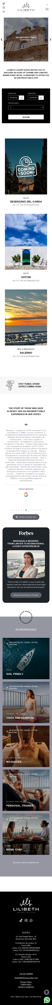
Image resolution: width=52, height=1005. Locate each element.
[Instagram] (4, 8)
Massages (13, 761)
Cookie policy (26, 984)
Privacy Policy (26, 982)
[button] (1, 39)
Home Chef (14, 849)
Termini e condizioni (26, 987)
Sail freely (14, 674)
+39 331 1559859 (26, 974)
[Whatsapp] (4, 12)
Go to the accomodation (26, 205)
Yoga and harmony (20, 717)
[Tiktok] (4, 4)
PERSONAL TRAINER (19, 805)
